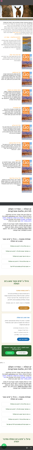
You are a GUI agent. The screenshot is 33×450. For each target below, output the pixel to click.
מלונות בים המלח (18, 218)
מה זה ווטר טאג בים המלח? (21, 256)
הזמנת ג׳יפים (24, 308)
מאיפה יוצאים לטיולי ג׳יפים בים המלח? (17, 251)
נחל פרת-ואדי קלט (15, 55)
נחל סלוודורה (17, 108)
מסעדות (23, 219)
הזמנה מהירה (22, 353)
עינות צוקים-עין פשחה (14, 90)
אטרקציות (10, 218)
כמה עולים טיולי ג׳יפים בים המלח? (18, 261)
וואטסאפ (9, 353)
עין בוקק (18, 160)
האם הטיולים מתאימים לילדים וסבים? (17, 424)
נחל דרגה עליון (16, 125)
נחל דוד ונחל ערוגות (15, 143)
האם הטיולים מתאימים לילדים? (19, 266)
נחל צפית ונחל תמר (15, 178)
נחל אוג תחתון (16, 72)
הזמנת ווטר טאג (23, 339)
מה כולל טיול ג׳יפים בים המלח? (19, 246)
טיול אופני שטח (16, 32)
